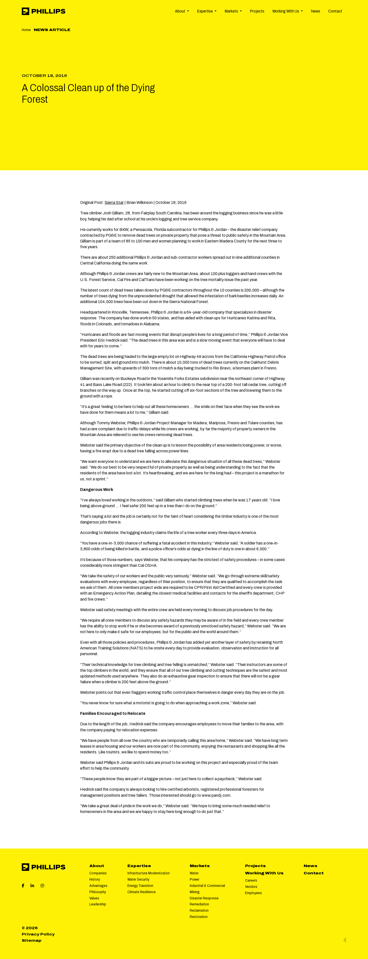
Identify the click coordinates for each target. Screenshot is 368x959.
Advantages (98, 886)
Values (94, 898)
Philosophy (97, 892)
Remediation (199, 904)
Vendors (251, 887)
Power (194, 879)
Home (26, 30)
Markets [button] (232, 11)
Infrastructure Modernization (148, 873)
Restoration (199, 917)
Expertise (139, 866)
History (94, 879)
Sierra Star (114, 202)
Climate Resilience (141, 892)
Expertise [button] (205, 11)
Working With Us (264, 873)
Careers (251, 880)
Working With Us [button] (286, 11)
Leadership (97, 904)
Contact (335, 11)
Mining (195, 892)
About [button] (180, 11)
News (315, 11)
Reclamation (199, 910)
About (96, 866)
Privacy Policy (38, 934)
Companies (98, 873)
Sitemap (31, 940)
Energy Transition (140, 886)
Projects (257, 11)
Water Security (138, 879)
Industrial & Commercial (207, 886)
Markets (200, 866)
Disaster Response (204, 898)
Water (194, 873)
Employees (253, 893)
